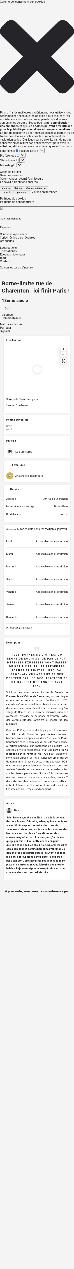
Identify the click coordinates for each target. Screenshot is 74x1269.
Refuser (18, 188)
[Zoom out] (63, 354)
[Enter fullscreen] (63, 361)
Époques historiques (13, 254)
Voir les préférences (36, 188)
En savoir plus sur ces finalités (19, 182)
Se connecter (9, 267)
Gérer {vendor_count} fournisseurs (21, 178)
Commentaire (11, 318)
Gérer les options (11, 172)
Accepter (6, 188)
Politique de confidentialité (17, 202)
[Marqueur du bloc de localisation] (37, 369)
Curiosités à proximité (13, 234)
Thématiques (8, 251)
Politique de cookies (13, 198)
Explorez (5, 227)
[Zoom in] (63, 349)
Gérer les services (11, 175)
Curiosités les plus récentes (17, 237)
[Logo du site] (25, 212)
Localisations (8, 247)
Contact (5, 261)
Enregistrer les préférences (15, 192)
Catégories (7, 241)
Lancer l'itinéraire (17, 405)
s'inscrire (27, 267)
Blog (3, 258)
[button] (37, 57)
